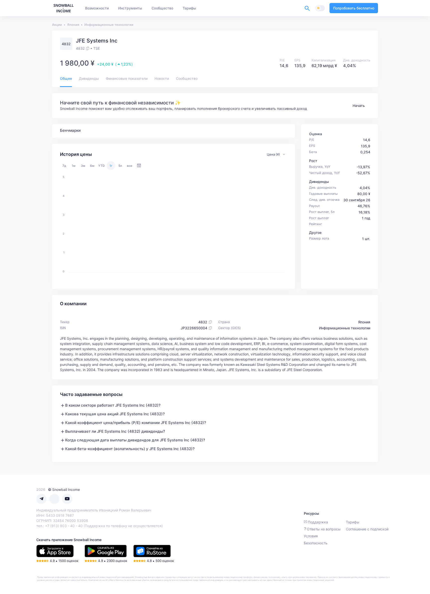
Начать (359, 105)
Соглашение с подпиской (367, 529)
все (129, 166)
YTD (101, 166)
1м (73, 166)
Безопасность (315, 543)
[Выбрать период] (139, 165)
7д (64, 166)
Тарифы (352, 522)
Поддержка (318, 522)
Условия (311, 536)
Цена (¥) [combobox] (273, 154)
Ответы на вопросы (324, 529)
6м (92, 166)
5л (120, 166)
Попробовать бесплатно (353, 8)
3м (83, 166)
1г (110, 166)
